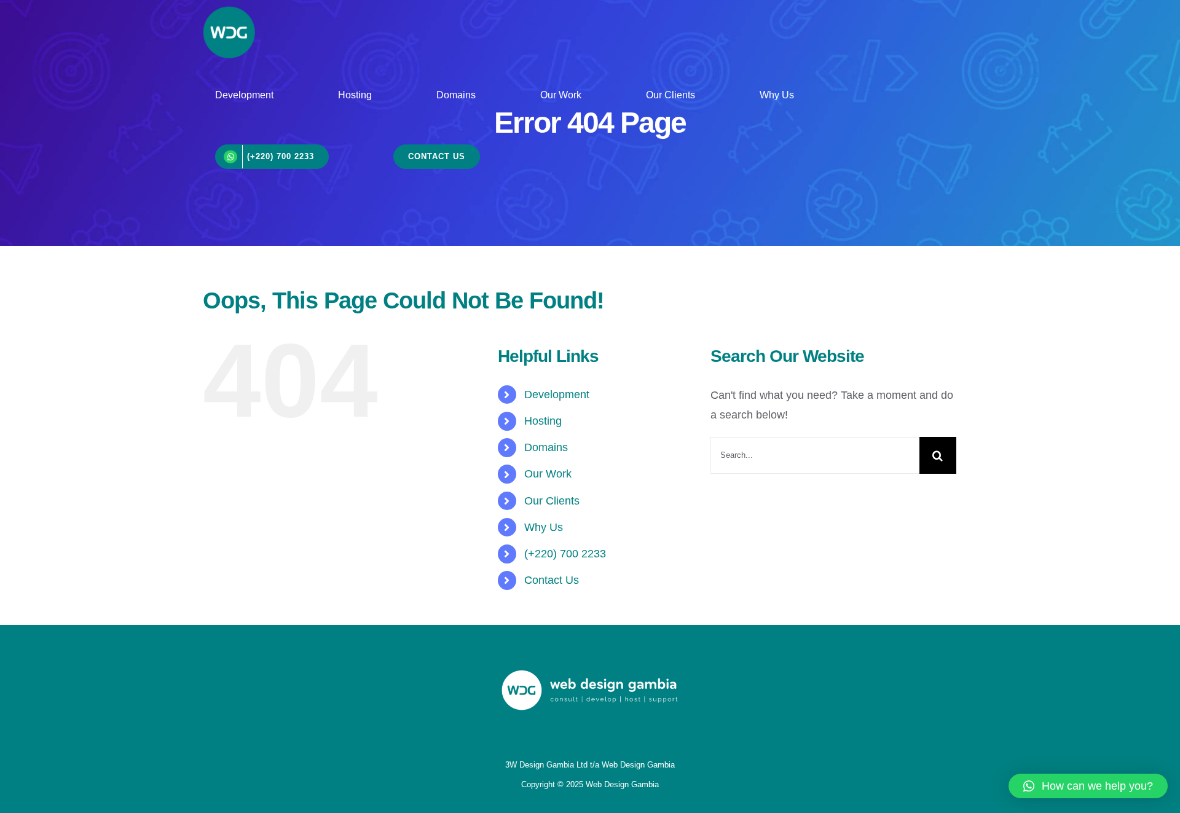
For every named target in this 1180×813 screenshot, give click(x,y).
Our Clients (552, 501)
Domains (546, 447)
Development (556, 394)
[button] (1088, 786)
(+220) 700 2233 (565, 554)
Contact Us (551, 580)
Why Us (543, 527)
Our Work (548, 474)
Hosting (543, 421)
